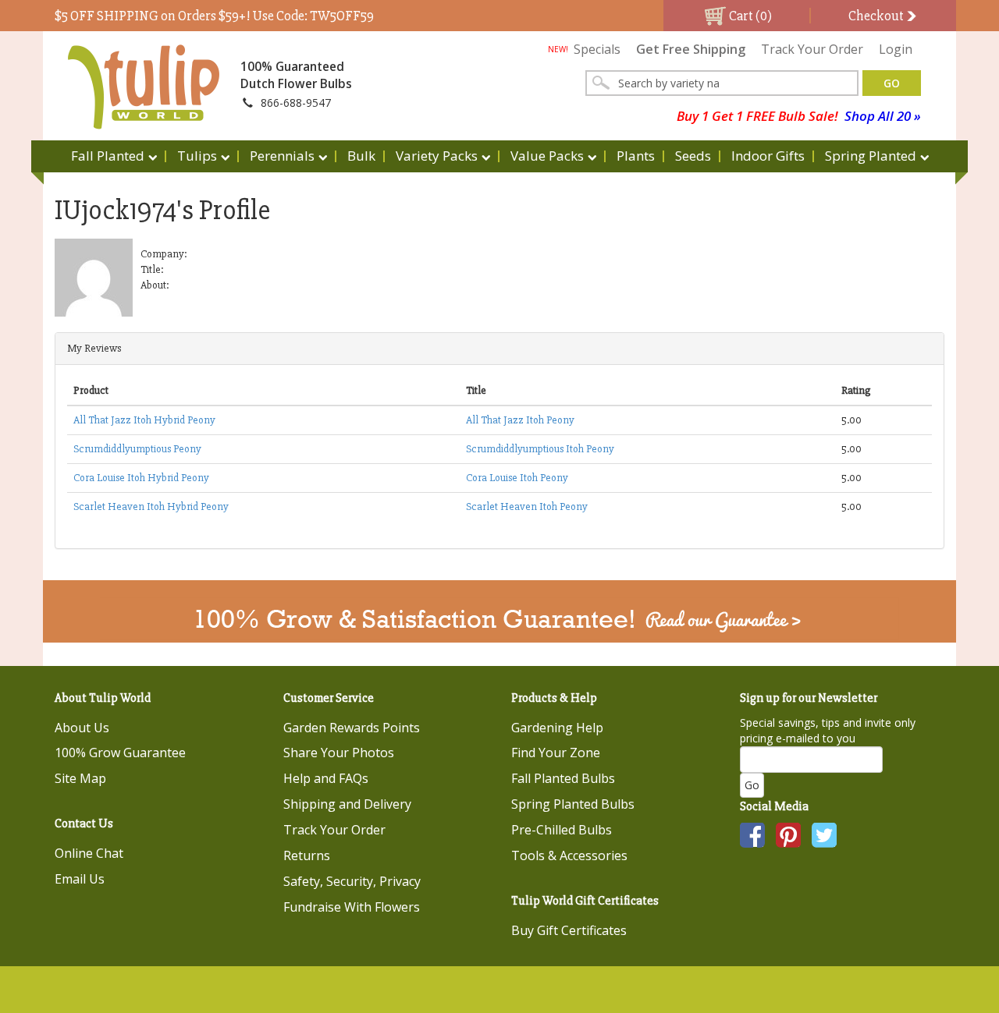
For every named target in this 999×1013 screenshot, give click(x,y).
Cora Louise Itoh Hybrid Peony (141, 477)
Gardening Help (557, 727)
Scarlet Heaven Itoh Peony (527, 506)
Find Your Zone (555, 752)
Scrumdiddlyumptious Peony (137, 448)
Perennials (282, 156)
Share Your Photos (338, 752)
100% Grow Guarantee (120, 752)
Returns (306, 855)
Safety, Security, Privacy (352, 881)
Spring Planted (870, 156)
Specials (584, 49)
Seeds (693, 156)
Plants (636, 156)
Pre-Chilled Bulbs (561, 829)
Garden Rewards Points (351, 727)
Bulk (361, 156)
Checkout (877, 15)
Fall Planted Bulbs (563, 778)
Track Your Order (812, 49)
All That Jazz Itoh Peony (520, 420)
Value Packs (547, 156)
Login (895, 49)
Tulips (197, 156)
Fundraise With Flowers (351, 907)
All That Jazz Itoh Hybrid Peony (144, 420)
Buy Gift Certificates (569, 930)
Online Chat (89, 853)
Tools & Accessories (569, 855)
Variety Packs (437, 156)
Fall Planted (107, 156)
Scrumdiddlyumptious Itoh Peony (540, 448)
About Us (82, 727)
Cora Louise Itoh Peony (517, 477)
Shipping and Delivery (347, 804)
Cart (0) (749, 15)
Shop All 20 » (882, 116)
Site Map (80, 778)
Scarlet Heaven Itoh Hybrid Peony (151, 506)
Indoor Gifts (768, 156)
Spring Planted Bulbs (573, 804)
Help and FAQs (325, 778)
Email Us (80, 878)
